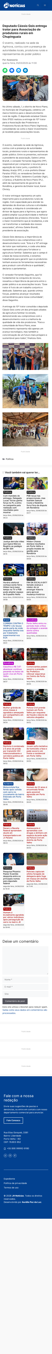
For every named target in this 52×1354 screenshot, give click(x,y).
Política (9, 459)
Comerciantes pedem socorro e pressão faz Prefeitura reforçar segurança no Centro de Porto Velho (37, 672)
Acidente (8, 783)
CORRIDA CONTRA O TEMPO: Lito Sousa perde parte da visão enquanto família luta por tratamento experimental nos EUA (13, 630)
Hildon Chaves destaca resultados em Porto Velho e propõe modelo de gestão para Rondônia (36, 547)
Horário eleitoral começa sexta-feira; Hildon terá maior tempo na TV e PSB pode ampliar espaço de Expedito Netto (13, 588)
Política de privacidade (15, 1183)
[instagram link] (10, 1155)
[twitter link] (5, 1155)
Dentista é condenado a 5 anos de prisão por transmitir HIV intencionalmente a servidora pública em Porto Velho (13, 752)
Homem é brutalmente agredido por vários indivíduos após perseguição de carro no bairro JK (13, 917)
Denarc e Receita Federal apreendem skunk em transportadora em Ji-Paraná (12, 833)
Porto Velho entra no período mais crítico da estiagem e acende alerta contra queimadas (37, 628)
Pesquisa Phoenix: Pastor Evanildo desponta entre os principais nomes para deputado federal (12, 877)
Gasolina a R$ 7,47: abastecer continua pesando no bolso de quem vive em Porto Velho (13, 671)
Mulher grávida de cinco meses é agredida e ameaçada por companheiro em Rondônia (13, 712)
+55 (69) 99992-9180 (18, 1148)
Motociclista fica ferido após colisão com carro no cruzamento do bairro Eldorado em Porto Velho (13, 793)
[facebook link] (15, 1155)
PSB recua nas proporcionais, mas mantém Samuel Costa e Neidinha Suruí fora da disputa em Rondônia (37, 502)
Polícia (30, 663)
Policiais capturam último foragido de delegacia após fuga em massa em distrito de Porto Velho (37, 876)
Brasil (6, 620)
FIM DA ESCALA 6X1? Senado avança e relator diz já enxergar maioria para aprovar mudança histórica (37, 588)
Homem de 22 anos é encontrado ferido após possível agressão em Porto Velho (37, 792)
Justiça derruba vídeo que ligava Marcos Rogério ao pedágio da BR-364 (13, 545)
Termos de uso (11, 1187)
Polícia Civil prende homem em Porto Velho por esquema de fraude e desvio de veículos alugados (37, 712)
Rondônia (32, 620)
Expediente (9, 1178)
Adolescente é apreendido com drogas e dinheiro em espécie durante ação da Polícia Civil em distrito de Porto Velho (37, 835)
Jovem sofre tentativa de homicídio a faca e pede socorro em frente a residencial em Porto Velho (37, 751)
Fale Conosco (13, 1120)
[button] (38, 5)
